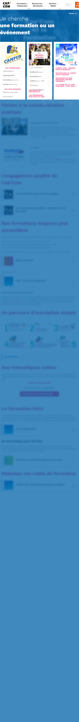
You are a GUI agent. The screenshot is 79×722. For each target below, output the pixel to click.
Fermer (72, 13)
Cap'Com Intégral (12, 89)
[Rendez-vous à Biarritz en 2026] (66, 54)
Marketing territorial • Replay (37, 87)
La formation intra (10, 84)
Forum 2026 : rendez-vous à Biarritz (66, 69)
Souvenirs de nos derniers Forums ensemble (64, 79)
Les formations (12, 68)
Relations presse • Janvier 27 (37, 74)
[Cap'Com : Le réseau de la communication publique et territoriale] (7, 5)
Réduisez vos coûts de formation (10, 94)
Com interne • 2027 (37, 81)
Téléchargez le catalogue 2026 (9, 73)
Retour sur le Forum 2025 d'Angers (66, 74)
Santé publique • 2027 (35, 79)
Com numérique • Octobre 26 (36, 70)
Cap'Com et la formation (8, 78)
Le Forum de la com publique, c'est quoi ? (66, 85)
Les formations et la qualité (10, 82)
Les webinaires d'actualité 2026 (37, 96)
